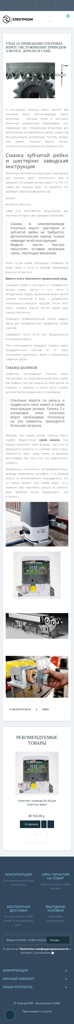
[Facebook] (27, 961)
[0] (66, 19)
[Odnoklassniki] (40, 961)
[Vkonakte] (34, 961)
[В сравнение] (50, 824)
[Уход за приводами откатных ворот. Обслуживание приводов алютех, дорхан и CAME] (37, 80)
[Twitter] (46, 961)
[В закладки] (44, 824)
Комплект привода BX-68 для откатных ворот (37, 802)
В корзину (31, 824)
